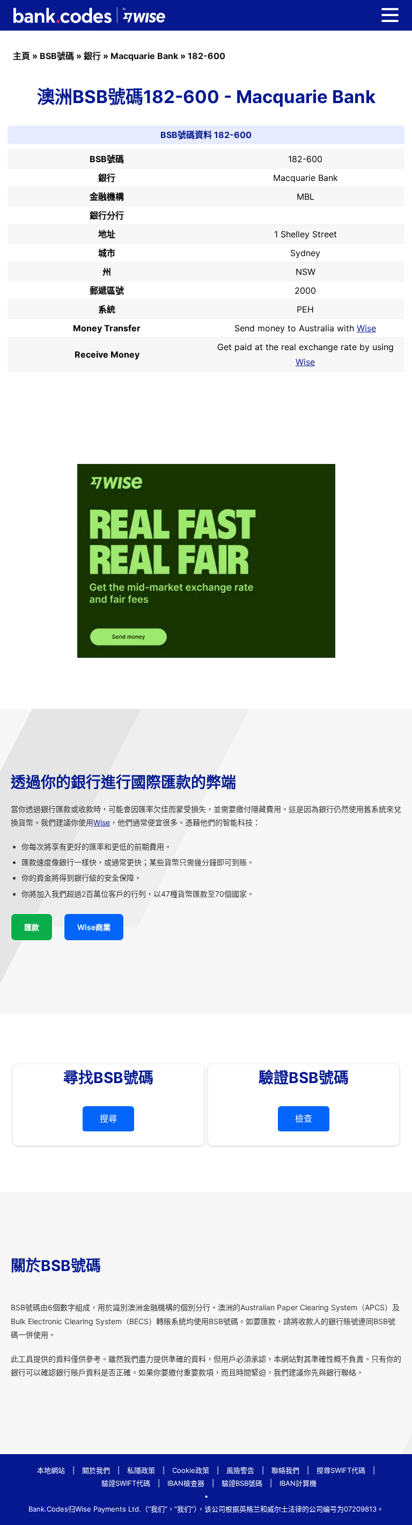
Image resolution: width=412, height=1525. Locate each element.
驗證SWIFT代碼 (125, 1483)
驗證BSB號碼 (242, 1483)
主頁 (21, 55)
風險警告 (240, 1470)
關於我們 (96, 1470)
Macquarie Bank (144, 55)
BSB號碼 (57, 55)
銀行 (92, 55)
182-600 (206, 55)
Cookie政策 (190, 1470)
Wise (366, 328)
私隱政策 (141, 1470)
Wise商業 (94, 927)
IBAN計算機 (298, 1483)
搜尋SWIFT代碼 (341, 1470)
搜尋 (108, 1118)
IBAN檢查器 (185, 1483)
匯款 (31, 927)
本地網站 (51, 1470)
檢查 (303, 1118)
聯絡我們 (285, 1470)
